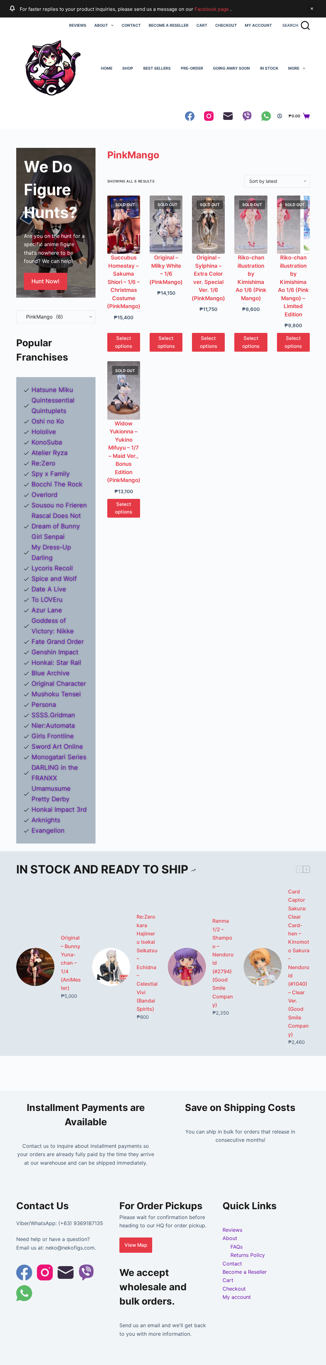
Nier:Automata (53, 725)
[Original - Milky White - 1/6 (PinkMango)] (166, 225)
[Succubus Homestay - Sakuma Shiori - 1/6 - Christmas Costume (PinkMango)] (123, 225)
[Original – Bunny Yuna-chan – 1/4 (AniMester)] (35, 967)
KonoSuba (47, 442)
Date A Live (49, 589)
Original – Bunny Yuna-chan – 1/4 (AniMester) (71, 962)
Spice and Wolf (54, 579)
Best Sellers (157, 68)
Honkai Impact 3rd (59, 809)
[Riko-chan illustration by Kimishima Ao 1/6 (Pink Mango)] (250, 225)
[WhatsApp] (266, 116)
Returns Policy (247, 1255)
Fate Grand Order (58, 641)
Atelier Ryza (49, 453)
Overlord (44, 495)
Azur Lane (47, 610)
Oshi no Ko (48, 421)
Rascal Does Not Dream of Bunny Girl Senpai (56, 526)
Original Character (59, 683)
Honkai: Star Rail (56, 662)
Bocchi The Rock (57, 484)
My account (258, 25)
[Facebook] (190, 116)
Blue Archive (51, 673)
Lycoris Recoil (52, 568)
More (293, 68)
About (101, 25)
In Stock (269, 68)
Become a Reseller (168, 25)
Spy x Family (51, 474)
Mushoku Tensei (56, 694)
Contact (131, 25)
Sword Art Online (57, 746)
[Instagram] (209, 116)
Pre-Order (192, 68)
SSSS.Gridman (53, 715)
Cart (201, 25)
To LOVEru (47, 599)
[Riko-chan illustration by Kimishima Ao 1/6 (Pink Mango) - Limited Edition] (293, 225)
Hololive (44, 432)
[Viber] (247, 116)
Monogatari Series (59, 757)
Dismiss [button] (311, 8)
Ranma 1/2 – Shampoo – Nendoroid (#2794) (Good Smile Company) (223, 963)
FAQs (236, 1247)
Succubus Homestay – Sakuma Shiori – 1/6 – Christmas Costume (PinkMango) (123, 281)
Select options (123, 342)
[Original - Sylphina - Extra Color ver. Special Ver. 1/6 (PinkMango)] (208, 225)
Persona (44, 704)
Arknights (46, 820)
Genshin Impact (55, 652)
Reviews (77, 25)
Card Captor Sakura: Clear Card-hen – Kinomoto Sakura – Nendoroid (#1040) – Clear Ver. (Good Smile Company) (298, 963)
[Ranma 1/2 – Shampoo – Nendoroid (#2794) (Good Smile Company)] (187, 967)
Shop (127, 68)
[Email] (228, 116)
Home (106, 68)
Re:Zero (43, 463)
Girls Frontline (53, 736)
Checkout (226, 25)
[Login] (279, 116)
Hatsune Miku (52, 390)
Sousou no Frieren (59, 505)
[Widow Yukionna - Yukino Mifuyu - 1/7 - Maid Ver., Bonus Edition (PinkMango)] (123, 390)
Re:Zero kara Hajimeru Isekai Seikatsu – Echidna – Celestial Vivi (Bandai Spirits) (147, 962)
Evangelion (48, 830)
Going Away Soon (231, 68)
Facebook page (212, 9)
